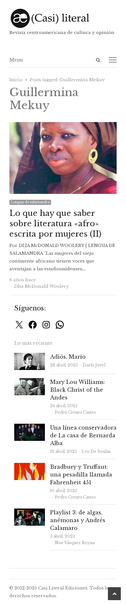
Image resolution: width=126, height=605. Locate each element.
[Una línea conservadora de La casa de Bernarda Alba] (29, 427)
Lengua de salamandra (30, 202)
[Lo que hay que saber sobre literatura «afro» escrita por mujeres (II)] (63, 126)
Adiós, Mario (68, 356)
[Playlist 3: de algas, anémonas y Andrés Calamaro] (29, 512)
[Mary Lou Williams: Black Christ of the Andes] (29, 382)
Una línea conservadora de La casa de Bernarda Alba (83, 435)
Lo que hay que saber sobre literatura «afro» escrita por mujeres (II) (55, 223)
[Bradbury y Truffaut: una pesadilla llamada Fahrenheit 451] (29, 466)
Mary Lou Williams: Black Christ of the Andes (77, 390)
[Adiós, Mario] (29, 356)
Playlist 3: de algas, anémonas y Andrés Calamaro (77, 520)
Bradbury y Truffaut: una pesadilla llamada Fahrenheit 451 (81, 475)
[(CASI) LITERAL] (63, 18)
